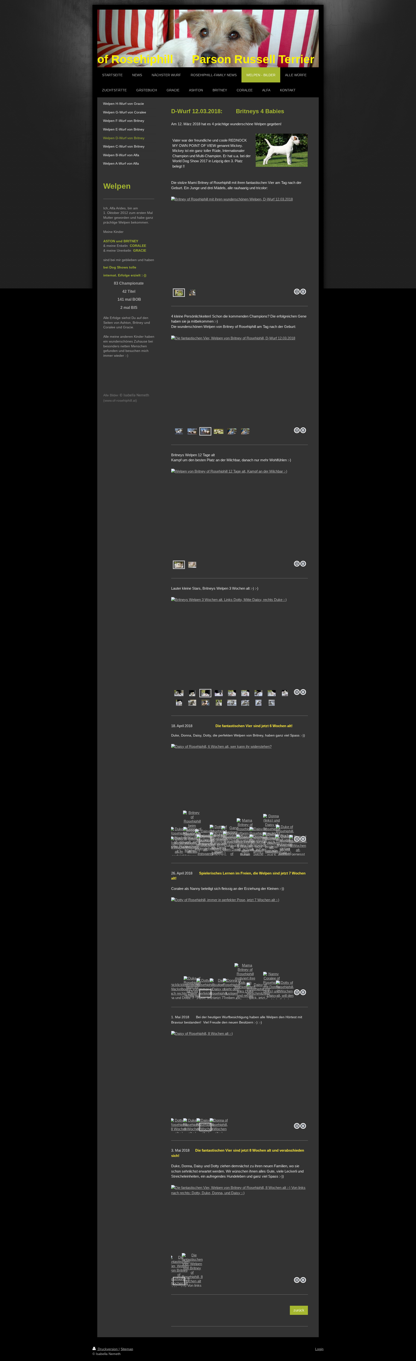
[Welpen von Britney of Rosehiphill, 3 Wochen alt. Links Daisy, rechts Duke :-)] (231, 703)
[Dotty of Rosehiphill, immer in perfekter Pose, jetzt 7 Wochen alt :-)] (239, 942)
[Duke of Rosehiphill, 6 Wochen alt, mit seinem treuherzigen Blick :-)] (285, 849)
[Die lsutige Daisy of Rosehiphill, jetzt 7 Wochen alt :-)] (219, 993)
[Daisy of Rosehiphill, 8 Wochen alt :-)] (239, 1076)
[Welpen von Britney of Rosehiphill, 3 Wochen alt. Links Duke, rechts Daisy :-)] (245, 703)
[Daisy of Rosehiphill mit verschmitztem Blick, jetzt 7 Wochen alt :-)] (258, 993)
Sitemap (127, 1349)
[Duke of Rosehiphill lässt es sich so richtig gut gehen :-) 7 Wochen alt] (192, 993)
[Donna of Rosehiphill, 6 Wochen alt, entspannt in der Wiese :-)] (205, 849)
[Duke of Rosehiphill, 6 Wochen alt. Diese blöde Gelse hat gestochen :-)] (219, 849)
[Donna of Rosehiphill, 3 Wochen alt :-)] (258, 693)
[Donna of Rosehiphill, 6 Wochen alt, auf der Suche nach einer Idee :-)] (258, 849)
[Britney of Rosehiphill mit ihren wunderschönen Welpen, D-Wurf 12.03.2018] (239, 242)
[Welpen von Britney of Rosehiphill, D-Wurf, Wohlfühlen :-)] (192, 565)
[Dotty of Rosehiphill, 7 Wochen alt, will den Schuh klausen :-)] (285, 993)
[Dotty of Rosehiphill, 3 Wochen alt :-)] (219, 693)
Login (319, 1349)
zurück (298, 1310)
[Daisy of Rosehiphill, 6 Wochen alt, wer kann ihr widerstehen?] (239, 789)
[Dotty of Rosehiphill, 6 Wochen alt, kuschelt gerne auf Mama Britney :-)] (272, 849)
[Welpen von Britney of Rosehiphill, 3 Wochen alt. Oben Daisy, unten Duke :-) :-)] (258, 703)
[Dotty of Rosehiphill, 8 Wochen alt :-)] (179, 1127)
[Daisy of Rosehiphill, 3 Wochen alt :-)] (272, 703)
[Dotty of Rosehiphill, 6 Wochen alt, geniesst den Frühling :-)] (298, 850)
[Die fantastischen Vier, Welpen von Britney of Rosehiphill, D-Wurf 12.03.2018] (239, 380)
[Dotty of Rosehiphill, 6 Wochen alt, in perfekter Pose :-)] (179, 849)
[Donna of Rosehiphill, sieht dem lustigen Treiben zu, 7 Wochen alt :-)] (232, 993)
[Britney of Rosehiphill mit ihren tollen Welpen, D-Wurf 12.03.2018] (192, 293)
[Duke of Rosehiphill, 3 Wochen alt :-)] (232, 693)
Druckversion (108, 1349)
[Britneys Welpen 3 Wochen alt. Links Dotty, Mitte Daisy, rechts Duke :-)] (239, 642)
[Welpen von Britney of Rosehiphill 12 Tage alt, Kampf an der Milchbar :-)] (239, 514)
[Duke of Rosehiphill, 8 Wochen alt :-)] (192, 1127)
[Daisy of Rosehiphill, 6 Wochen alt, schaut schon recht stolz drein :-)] (245, 849)
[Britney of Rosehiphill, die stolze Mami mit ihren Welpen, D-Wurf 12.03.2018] (232, 431)
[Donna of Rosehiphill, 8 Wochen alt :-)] (219, 1127)
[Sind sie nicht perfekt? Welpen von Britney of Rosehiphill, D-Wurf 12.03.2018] (218, 431)
